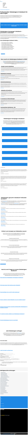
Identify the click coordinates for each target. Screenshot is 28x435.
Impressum (11, 433)
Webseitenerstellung (16, 203)
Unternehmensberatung (6, 82)
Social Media (14, 141)
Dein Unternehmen (2, 354)
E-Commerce (4, 129)
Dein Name (2, 353)
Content (5, 295)
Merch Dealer (5, 127)
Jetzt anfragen (5, 7)
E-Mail (1, 355)
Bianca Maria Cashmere (8, 151)
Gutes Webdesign (3, 76)
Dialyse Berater (5, 157)
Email (1, 364)
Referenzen (4, 3)
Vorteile (4, 4)
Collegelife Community (7, 139)
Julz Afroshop (5, 163)
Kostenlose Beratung (3, 264)
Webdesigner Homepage (6, 73)
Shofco (3, 145)
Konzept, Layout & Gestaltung (7, 66)
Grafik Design (9, 129)
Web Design (14, 129)
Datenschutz (2, 360)
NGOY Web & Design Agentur (6, 433)
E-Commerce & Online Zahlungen (8, 98)
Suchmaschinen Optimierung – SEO (8, 107)
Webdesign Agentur (5, 201)
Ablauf (4, 5)
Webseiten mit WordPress (6, 90)
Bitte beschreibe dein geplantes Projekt (5, 359)
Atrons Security (5, 133)
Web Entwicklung (9, 135)
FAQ (3, 6)
